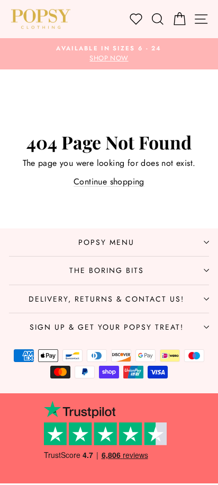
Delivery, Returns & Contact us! (106, 299)
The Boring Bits (106, 270)
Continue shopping (109, 181)
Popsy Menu (106, 242)
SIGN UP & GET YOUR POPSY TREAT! (107, 327)
